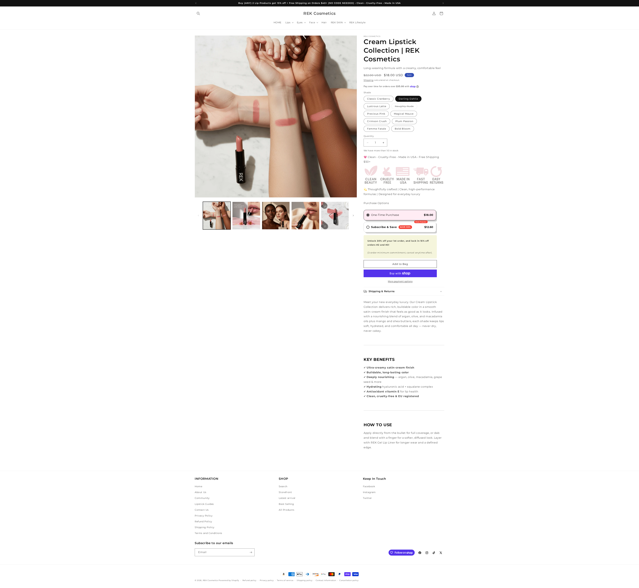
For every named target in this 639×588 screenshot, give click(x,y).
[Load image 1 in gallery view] (217, 215)
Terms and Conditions (208, 533)
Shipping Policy (204, 527)
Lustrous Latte (376, 106)
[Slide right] (353, 215)
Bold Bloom (403, 128)
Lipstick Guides (204, 504)
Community (202, 498)
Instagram (369, 492)
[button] (198, 13)
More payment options (400, 281)
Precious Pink (376, 113)
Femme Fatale (376, 128)
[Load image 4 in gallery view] (276, 215)
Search (283, 486)
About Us (200, 492)
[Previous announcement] (196, 3)
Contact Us (202, 509)
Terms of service (285, 580)
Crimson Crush (377, 121)
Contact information (326, 580)
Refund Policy (203, 521)
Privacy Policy (204, 515)
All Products (286, 509)
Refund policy (249, 580)
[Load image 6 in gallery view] (335, 215)
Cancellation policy (348, 580)
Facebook (369, 486)
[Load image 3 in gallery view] (246, 215)
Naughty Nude (406, 107)
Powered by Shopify (229, 580)
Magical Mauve (404, 113)
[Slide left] (198, 215)
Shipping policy (305, 580)
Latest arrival (287, 498)
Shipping (368, 80)
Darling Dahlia (408, 98)
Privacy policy (267, 580)
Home (198, 486)
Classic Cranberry (378, 98)
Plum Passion (404, 121)
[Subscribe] (250, 552)
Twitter (367, 498)
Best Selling (286, 504)
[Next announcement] (443, 3)
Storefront (285, 492)
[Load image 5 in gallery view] (305, 215)
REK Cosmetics (210, 580)
